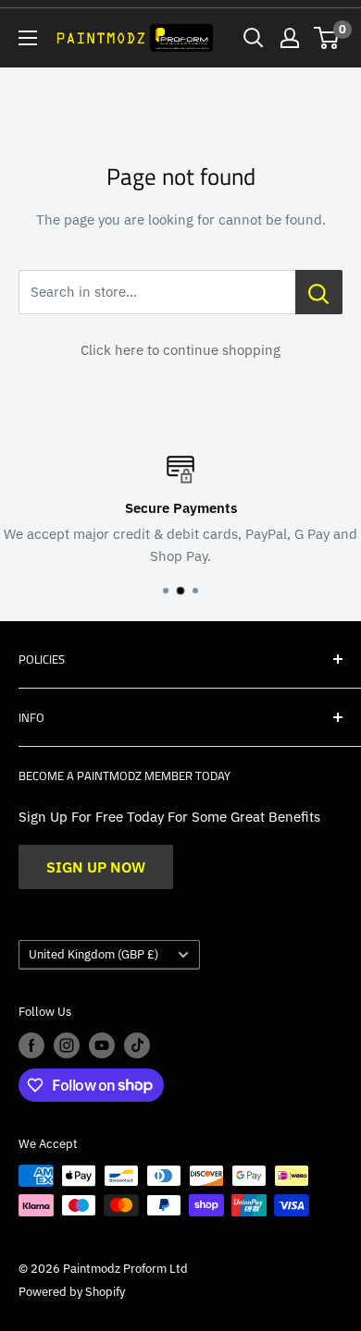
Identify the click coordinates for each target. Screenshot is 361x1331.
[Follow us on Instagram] (67, 1045)
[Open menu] (28, 38)
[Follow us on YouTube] (102, 1045)
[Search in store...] (318, 292)
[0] (327, 38)
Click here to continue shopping (180, 350)
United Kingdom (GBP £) (93, 954)
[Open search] (253, 38)
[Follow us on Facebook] (31, 1045)
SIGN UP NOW (95, 867)
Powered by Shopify (72, 1292)
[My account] (289, 38)
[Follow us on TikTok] (137, 1045)
